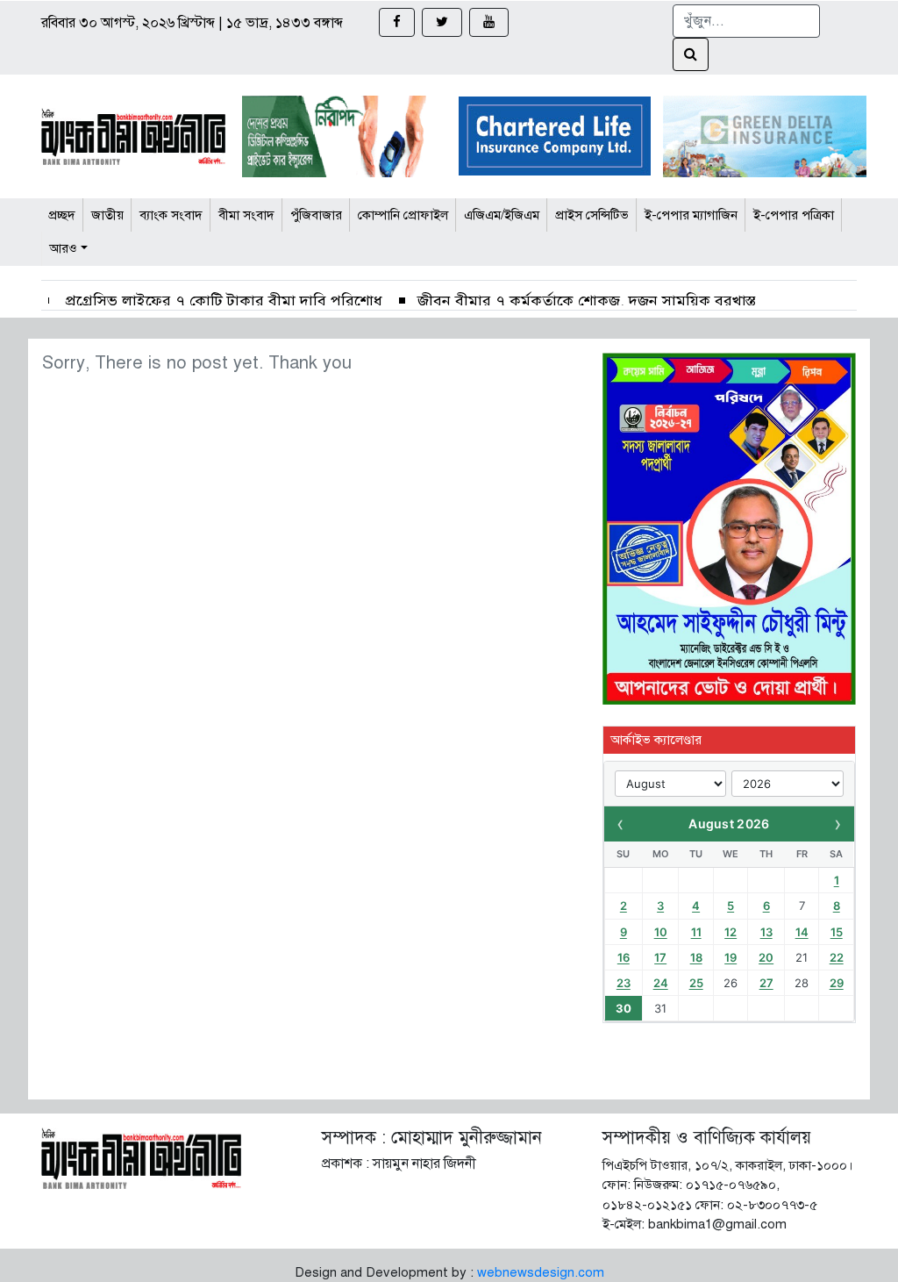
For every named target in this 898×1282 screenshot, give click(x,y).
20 (766, 957)
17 (660, 957)
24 (660, 983)
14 (802, 932)
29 (837, 983)
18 (696, 957)
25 (696, 983)
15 (836, 932)
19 (730, 957)
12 (730, 932)
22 (837, 957)
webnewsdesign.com (540, 1272)
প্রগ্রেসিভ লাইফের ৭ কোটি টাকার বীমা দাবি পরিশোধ (221, 301)
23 (623, 983)
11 (696, 932)
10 (660, 932)
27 (766, 983)
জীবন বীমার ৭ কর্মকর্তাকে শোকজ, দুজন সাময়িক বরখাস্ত (586, 301)
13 (766, 932)
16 (623, 957)
